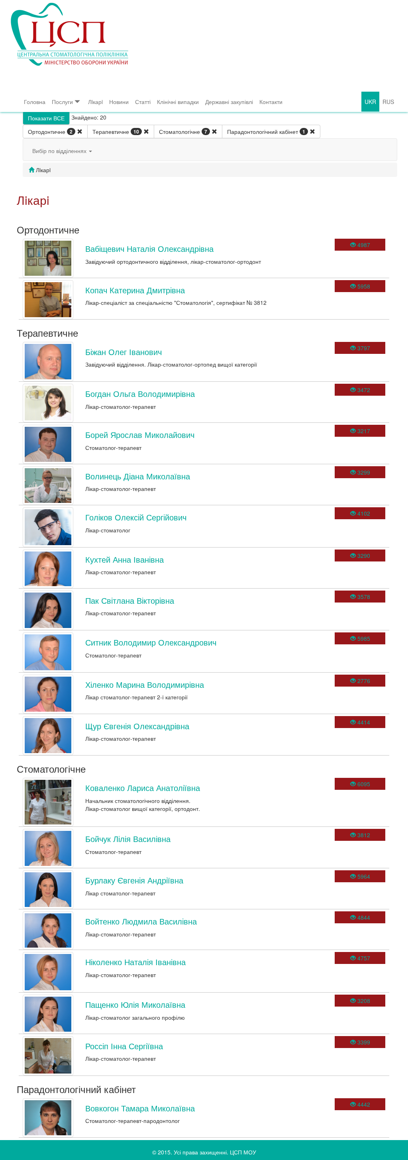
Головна (34, 102)
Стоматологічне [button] (183, 131)
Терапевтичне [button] (115, 131)
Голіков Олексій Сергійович (135, 517)
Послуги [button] (62, 102)
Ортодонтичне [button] (50, 131)
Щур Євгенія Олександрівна (137, 726)
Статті (143, 102)
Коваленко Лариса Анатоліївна (142, 787)
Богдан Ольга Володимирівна (140, 393)
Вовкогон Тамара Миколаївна (140, 1108)
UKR (370, 102)
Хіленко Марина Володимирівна (144, 684)
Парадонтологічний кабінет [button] (266, 131)
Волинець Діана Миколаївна (137, 476)
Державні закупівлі (229, 102)
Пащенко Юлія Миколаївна (135, 1004)
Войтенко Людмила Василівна (141, 921)
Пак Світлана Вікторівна (129, 600)
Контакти (270, 102)
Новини (119, 102)
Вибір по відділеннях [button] (60, 151)
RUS (388, 102)
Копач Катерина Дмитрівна (135, 290)
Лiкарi (95, 102)
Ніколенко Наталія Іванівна (135, 962)
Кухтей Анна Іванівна (124, 559)
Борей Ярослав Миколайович (139, 434)
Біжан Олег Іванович (123, 351)
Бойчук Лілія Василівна (128, 838)
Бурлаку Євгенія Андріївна (134, 880)
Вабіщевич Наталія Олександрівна (149, 248)
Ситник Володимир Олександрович (150, 642)
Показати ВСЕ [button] (46, 118)
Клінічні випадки (178, 102)
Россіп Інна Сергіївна (124, 1046)
